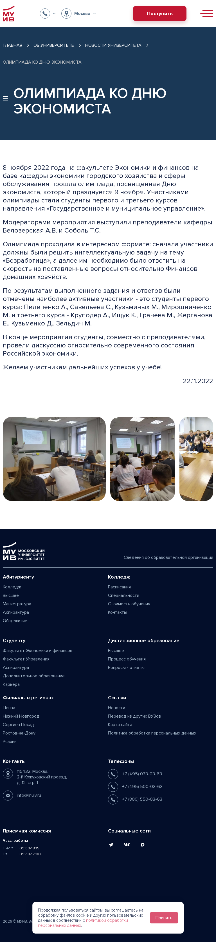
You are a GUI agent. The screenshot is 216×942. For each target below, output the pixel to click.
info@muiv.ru (29, 795)
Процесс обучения (127, 659)
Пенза (9, 708)
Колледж (12, 587)
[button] (48, 13)
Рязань (10, 741)
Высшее (11, 595)
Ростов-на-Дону (19, 733)
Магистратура (17, 604)
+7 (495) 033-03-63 (142, 774)
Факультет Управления (26, 659)
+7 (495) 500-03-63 (142, 786)
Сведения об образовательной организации (168, 557)
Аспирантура (16, 612)
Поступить (160, 13)
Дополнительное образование (34, 676)
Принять (164, 918)
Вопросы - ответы (126, 667)
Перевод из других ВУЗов (134, 716)
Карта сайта (120, 724)
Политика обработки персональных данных (152, 733)
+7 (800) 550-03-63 (142, 799)
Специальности (123, 595)
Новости (116, 708)
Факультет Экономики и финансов (37, 650)
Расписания (119, 587)
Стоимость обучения (129, 604)
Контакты (117, 612)
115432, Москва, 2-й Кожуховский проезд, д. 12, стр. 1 (42, 777)
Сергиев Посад (18, 724)
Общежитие (15, 621)
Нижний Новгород (21, 716)
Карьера (11, 684)
